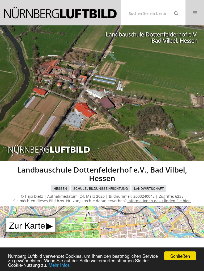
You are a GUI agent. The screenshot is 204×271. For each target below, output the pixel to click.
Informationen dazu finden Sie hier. (159, 200)
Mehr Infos (59, 264)
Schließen (180, 255)
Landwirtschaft (149, 188)
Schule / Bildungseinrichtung (100, 188)
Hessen (60, 188)
